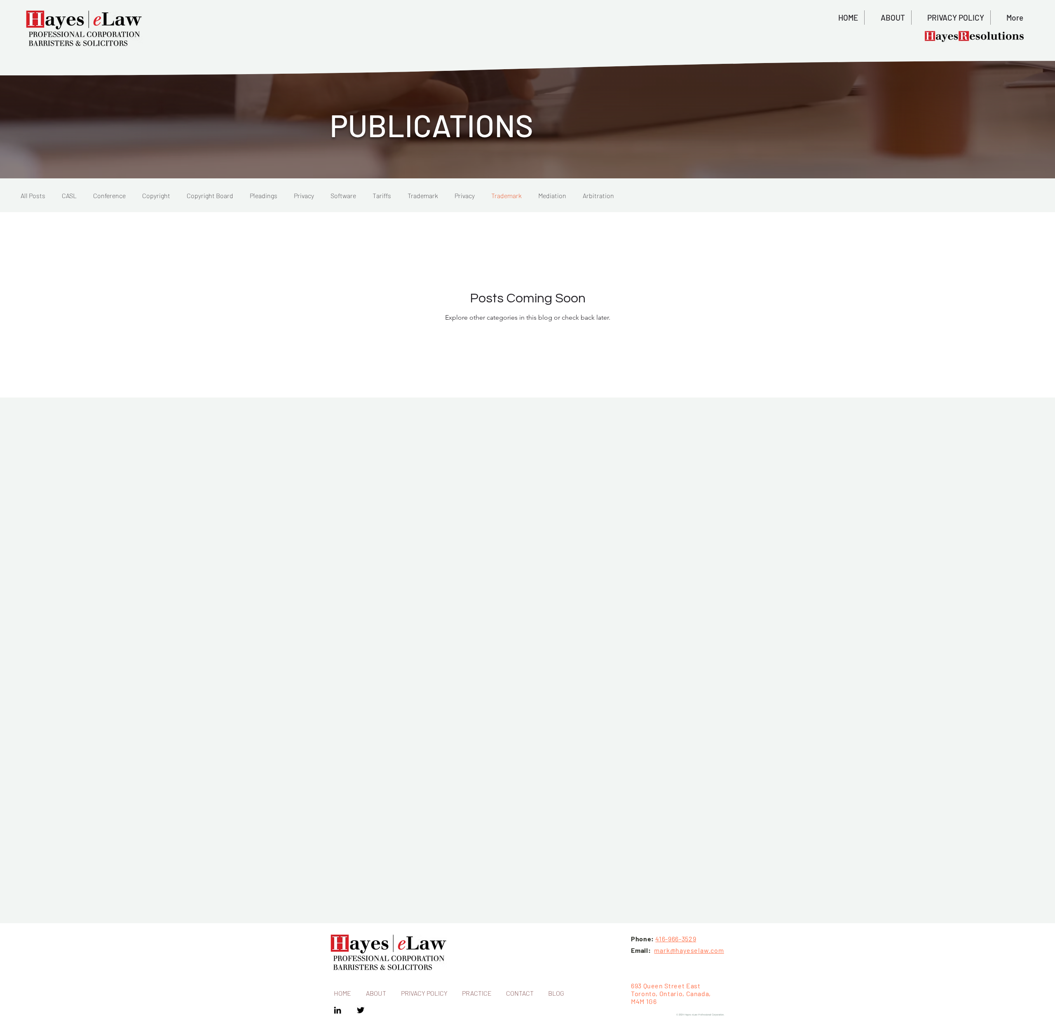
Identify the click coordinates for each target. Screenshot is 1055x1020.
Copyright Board (210, 195)
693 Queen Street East (665, 986)
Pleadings (263, 195)
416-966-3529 (675, 939)
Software (343, 195)
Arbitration (598, 195)
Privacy (304, 195)
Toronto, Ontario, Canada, (671, 993)
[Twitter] (361, 1010)
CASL (69, 195)
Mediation (552, 195)
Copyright (156, 195)
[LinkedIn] (337, 1010)
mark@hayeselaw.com (689, 950)
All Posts (33, 195)
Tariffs (382, 195)
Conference (109, 195)
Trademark (423, 195)
